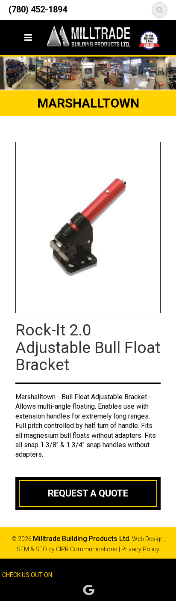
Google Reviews (88, 590)
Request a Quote (88, 493)
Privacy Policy (140, 549)
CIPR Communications (86, 549)
